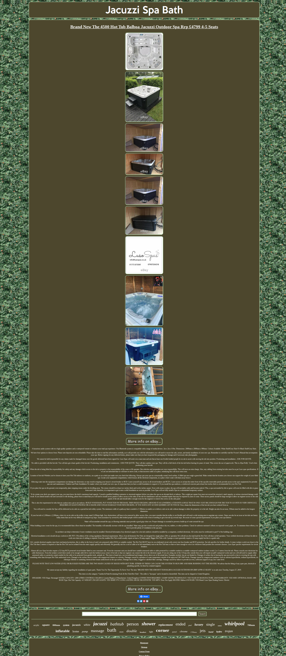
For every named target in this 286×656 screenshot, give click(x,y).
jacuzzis (76, 625)
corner (162, 630)
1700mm (194, 632)
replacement (165, 624)
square (46, 624)
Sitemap (144, 647)
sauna (220, 625)
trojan (229, 631)
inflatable (63, 631)
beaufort (143, 632)
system (66, 625)
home (76, 631)
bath (111, 630)
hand (211, 632)
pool (190, 625)
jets (203, 630)
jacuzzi (100, 623)
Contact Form (144, 651)
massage (97, 631)
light (151, 632)
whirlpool (234, 623)
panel (174, 632)
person (133, 623)
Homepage (144, 643)
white (87, 624)
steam (121, 632)
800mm (56, 625)
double (131, 631)
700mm (251, 625)
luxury (199, 624)
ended (180, 624)
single (210, 624)
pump (85, 631)
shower (149, 623)
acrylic (36, 625)
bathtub (117, 624)
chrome (184, 631)
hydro (219, 631)
